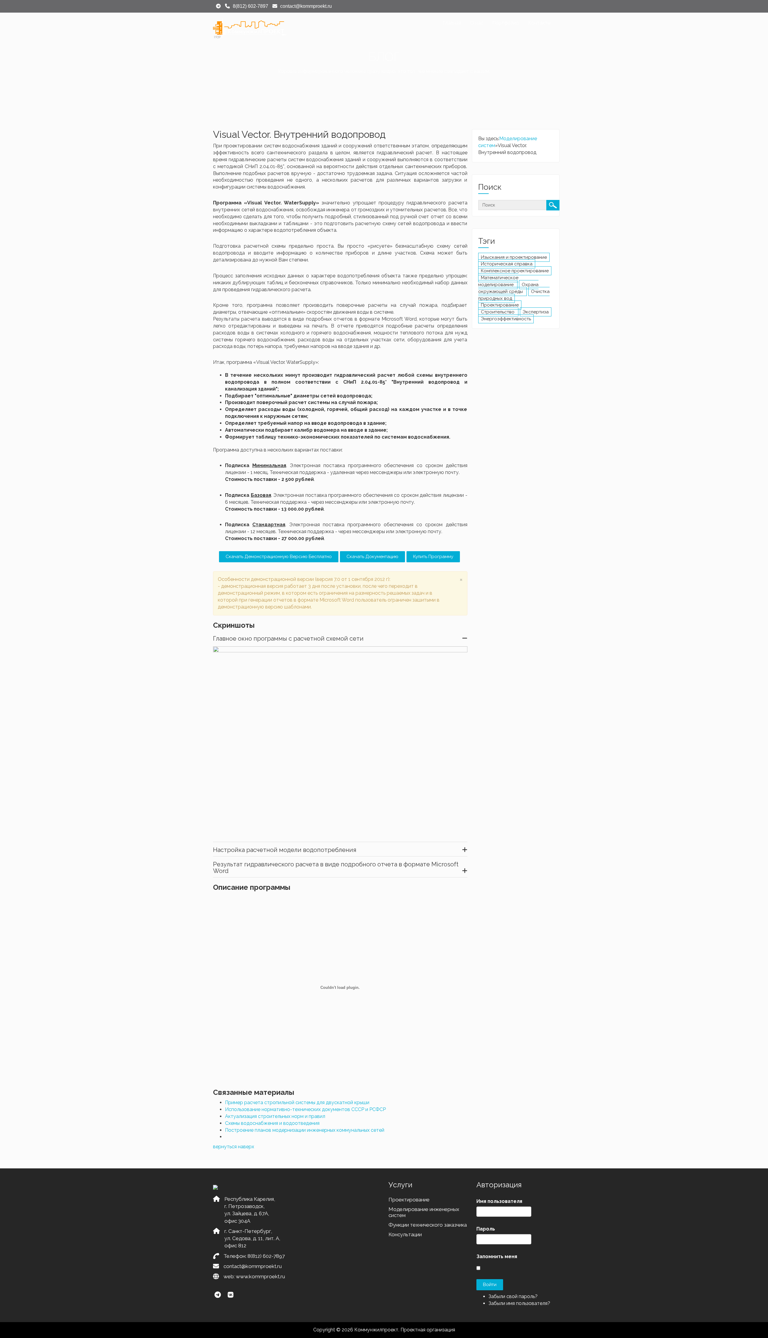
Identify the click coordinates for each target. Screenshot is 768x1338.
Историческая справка (506, 264)
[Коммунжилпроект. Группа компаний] (250, 28)
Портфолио (505, 23)
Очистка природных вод (514, 295)
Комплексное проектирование (515, 270)
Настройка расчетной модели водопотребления (284, 850)
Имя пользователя (499, 1201)
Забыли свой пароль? (513, 1296)
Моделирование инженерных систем (423, 1212)
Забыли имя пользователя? (519, 1303)
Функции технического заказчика (427, 1225)
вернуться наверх (233, 1146)
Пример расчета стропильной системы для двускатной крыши (297, 1102)
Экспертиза (536, 312)
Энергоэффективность (506, 319)
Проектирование (500, 305)
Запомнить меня (496, 1256)
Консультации (405, 1234)
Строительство (498, 312)
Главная (451, 23)
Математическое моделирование (498, 281)
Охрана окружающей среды (508, 288)
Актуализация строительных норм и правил (275, 1116)
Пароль (485, 1229)
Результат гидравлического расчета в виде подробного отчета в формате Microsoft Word (335, 867)
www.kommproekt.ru (260, 1276)
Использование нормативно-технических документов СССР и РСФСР (305, 1109)
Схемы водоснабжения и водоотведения (272, 1123)
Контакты (539, 23)
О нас (476, 23)
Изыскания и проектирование (514, 257)
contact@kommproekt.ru (253, 1266)
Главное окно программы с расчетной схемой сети (288, 638)
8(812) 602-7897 (266, 1256)
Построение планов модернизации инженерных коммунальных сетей (304, 1130)
